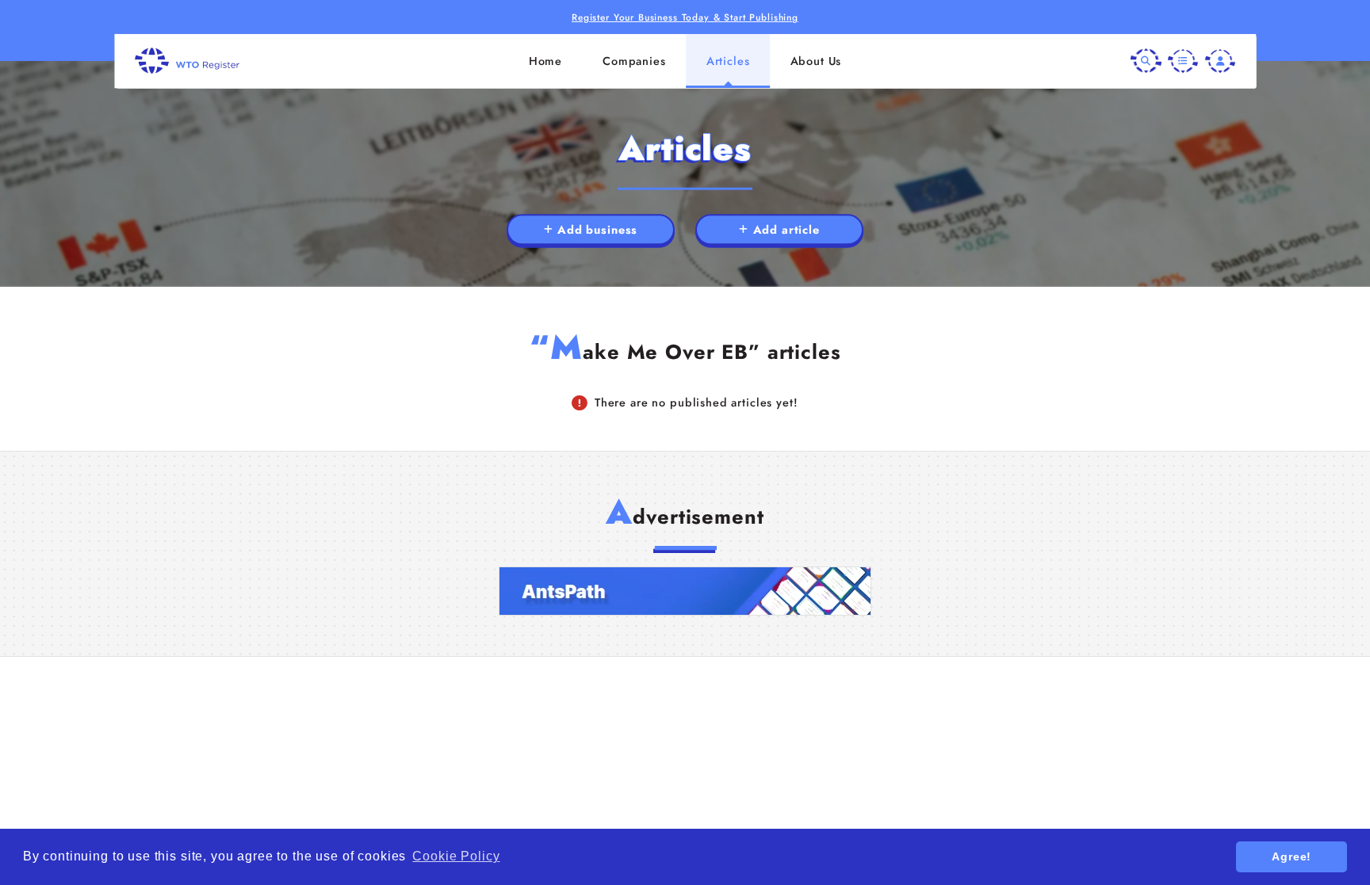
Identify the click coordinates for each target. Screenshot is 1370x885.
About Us (816, 61)
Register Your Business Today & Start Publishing (685, 17)
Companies (634, 61)
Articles (728, 61)
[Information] (1183, 60)
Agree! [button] (1291, 856)
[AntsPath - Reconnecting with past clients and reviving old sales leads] (685, 591)
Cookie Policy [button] (455, 856)
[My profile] (1220, 60)
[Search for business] (1146, 60)
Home (545, 61)
